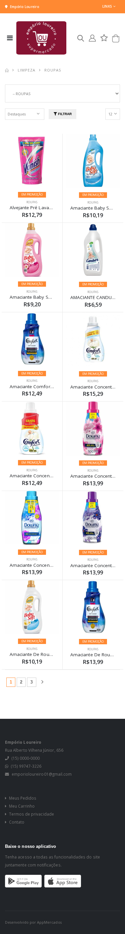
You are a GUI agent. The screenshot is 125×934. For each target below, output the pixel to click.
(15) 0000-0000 (26, 758)
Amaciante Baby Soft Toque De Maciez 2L (54, 297)
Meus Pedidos (22, 798)
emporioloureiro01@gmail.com (42, 774)
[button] (81, 39)
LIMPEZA (26, 70)
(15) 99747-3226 (26, 766)
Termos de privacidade (31, 814)
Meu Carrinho (21, 806)
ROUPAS (31, 202)
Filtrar (64, 114)
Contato (16, 822)
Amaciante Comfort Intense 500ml (46, 386)
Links (107, 6)
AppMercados (49, 922)
